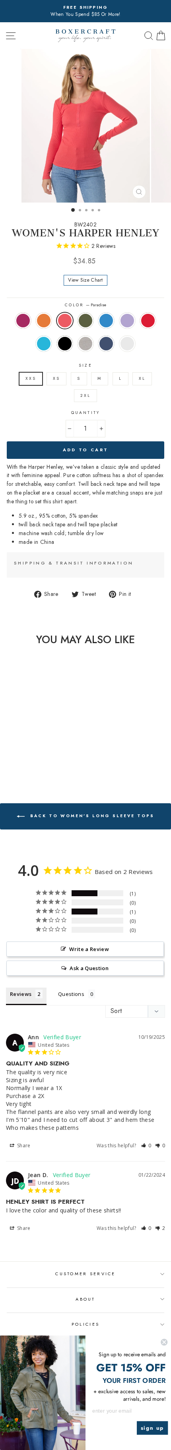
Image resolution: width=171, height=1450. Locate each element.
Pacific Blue (44, 344)
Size (85, 365)
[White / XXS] (53, 763)
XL (142, 378)
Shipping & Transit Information (73, 563)
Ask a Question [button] (89, 968)
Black (65, 344)
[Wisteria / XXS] (53, 755)
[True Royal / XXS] (44, 755)
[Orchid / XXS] (7, 755)
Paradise (65, 321)
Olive (85, 321)
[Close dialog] (164, 1342)
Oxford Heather (85, 344)
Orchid (23, 321)
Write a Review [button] (89, 949)
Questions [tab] (71, 994)
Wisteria (127, 321)
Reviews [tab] (20, 994)
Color (85, 305)
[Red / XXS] (7, 763)
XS (56, 378)
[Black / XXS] (25, 763)
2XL (85, 395)
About (85, 1299)
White (127, 344)
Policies (85, 1324)
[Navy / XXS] (44, 763)
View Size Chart (85, 280)
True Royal (106, 321)
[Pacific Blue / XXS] (16, 763)
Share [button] (23, 1145)
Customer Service (85, 1273)
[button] (146, 1145)
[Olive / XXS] (34, 755)
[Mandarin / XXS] (16, 755)
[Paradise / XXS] (25, 755)
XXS (30, 378)
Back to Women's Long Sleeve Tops (91, 816)
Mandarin (44, 321)
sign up (152, 1428)
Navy (106, 344)
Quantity (85, 413)
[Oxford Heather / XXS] (34, 763)
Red (148, 321)
